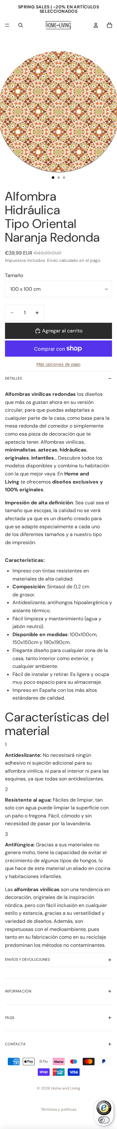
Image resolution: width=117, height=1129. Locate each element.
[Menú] (7, 25)
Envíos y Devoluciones (27, 959)
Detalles (13, 378)
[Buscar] (20, 25)
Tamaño (14, 275)
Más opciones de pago (58, 364)
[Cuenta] (96, 25)
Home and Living (65, 1088)
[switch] (104, 1120)
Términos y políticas (58, 1109)
